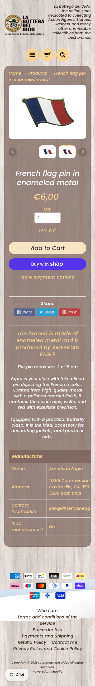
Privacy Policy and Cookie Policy (47, 649)
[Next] (82, 152)
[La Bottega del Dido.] (26, 24)
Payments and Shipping (47, 636)
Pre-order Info (47, 630)
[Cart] (47, 54)
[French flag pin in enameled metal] (67, 151)
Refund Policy (32, 642)
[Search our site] (62, 54)
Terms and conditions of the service (47, 620)
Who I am (47, 611)
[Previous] (13, 152)
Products (37, 73)
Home (15, 73)
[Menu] (32, 54)
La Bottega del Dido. (53, 662)
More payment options (47, 277)
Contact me (64, 642)
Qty (47, 209)
